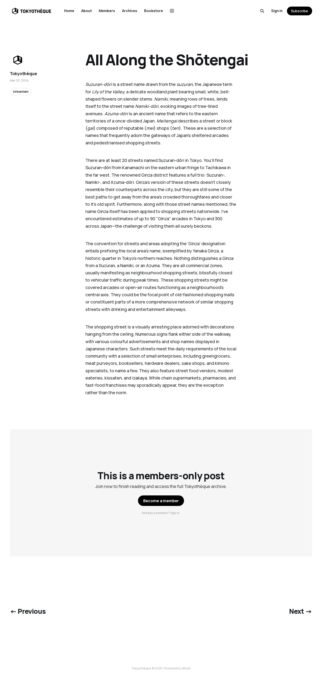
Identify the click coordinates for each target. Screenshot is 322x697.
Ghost (186, 668)
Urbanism (20, 91)
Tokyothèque (23, 73)
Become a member (161, 500)
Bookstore (153, 10)
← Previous (28, 611)
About (86, 10)
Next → (300, 611)
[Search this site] (262, 11)
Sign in (277, 10)
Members (107, 10)
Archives (129, 10)
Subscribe (299, 11)
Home (69, 10)
